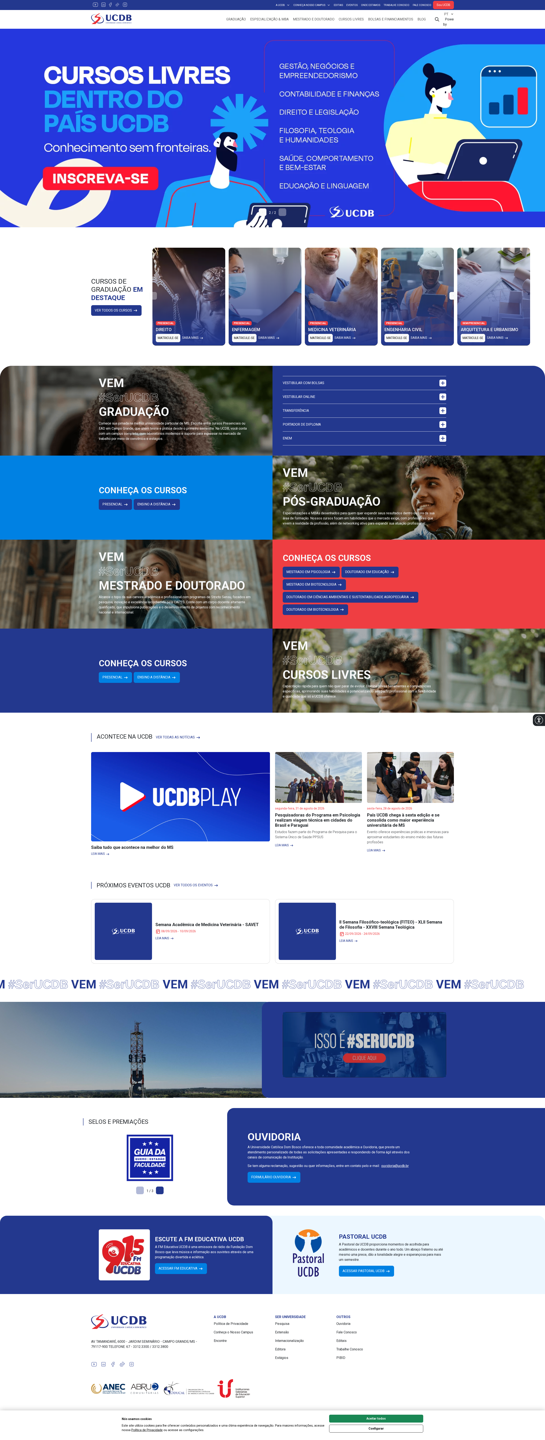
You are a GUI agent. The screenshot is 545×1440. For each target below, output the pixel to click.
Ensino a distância (154, 504)
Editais (338, 5)
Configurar (376, 1428)
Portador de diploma (302, 424)
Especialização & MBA (269, 19)
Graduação (236, 19)
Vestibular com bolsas (303, 383)
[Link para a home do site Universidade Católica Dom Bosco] (150, 1321)
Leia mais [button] (98, 853)
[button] (539, 720)
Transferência (296, 411)
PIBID (340, 1358)
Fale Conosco (422, 5)
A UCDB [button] (280, 5)
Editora (280, 1349)
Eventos (352, 5)
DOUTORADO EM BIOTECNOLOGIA (312, 610)
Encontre (220, 1341)
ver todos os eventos (194, 885)
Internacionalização (289, 1341)
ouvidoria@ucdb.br (395, 1166)
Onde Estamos (370, 5)
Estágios (281, 1358)
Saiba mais (190, 337)
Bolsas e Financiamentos (390, 19)
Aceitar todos (376, 1418)
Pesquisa (282, 1324)
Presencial (112, 504)
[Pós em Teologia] (272, 128)
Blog (421, 19)
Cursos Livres (351, 19)
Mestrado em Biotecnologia (311, 584)
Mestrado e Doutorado (313, 19)
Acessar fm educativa (178, 1268)
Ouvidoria (343, 1324)
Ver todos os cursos (114, 310)
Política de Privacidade (231, 1324)
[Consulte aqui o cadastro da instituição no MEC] (150, 1158)
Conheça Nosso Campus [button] (309, 5)
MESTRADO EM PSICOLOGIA (308, 572)
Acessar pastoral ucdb (364, 1271)
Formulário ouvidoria (271, 1177)
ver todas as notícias (176, 737)
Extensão (282, 1332)
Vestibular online (299, 397)
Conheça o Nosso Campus (233, 1332)
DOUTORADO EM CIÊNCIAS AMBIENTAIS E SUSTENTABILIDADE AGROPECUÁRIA (348, 597)
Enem (287, 438)
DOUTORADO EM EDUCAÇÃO (367, 572)
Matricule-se (168, 337)
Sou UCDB (443, 5)
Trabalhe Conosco (396, 5)
